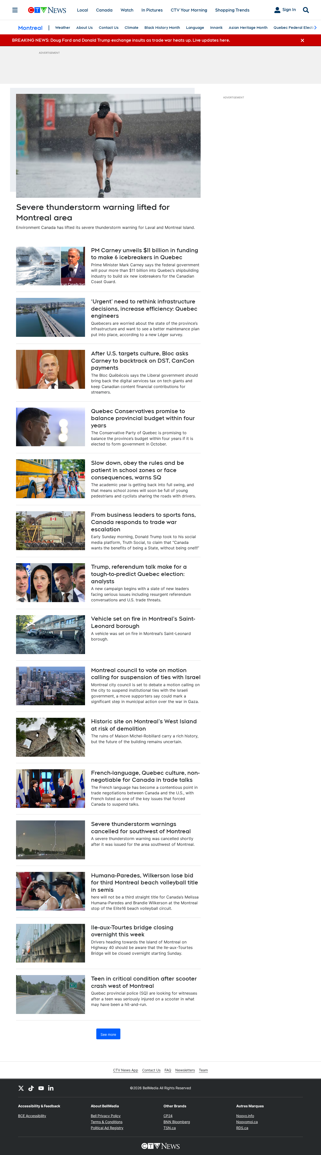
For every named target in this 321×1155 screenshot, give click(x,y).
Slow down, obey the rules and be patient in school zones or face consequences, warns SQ (137, 470)
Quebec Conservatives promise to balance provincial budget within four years (143, 418)
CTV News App (125, 1070)
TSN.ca (170, 1128)
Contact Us (109, 28)
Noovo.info (245, 1116)
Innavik (216, 28)
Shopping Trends (232, 10)
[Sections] (15, 10)
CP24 (168, 1116)
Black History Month (162, 28)
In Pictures (152, 10)
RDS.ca (242, 1128)
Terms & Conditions (106, 1122)
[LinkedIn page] (51, 1088)
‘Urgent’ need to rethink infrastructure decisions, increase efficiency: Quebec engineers (144, 308)
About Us (84, 28)
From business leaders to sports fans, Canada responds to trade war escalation (143, 521)
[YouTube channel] (41, 1088)
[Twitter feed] (21, 1088)
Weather (62, 28)
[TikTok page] (31, 1088)
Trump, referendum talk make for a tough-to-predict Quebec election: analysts (139, 573)
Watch (127, 10)
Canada (104, 10)
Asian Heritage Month (248, 28)
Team (203, 1070)
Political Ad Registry (107, 1128)
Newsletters (185, 1070)
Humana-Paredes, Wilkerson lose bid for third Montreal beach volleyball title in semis (144, 882)
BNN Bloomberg (177, 1122)
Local (82, 10)
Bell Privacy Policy (106, 1116)
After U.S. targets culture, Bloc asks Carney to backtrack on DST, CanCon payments (142, 360)
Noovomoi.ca (247, 1122)
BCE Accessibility (32, 1116)
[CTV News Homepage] (47, 10)
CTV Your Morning (189, 10)
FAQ (168, 1070)
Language (195, 28)
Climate (131, 28)
